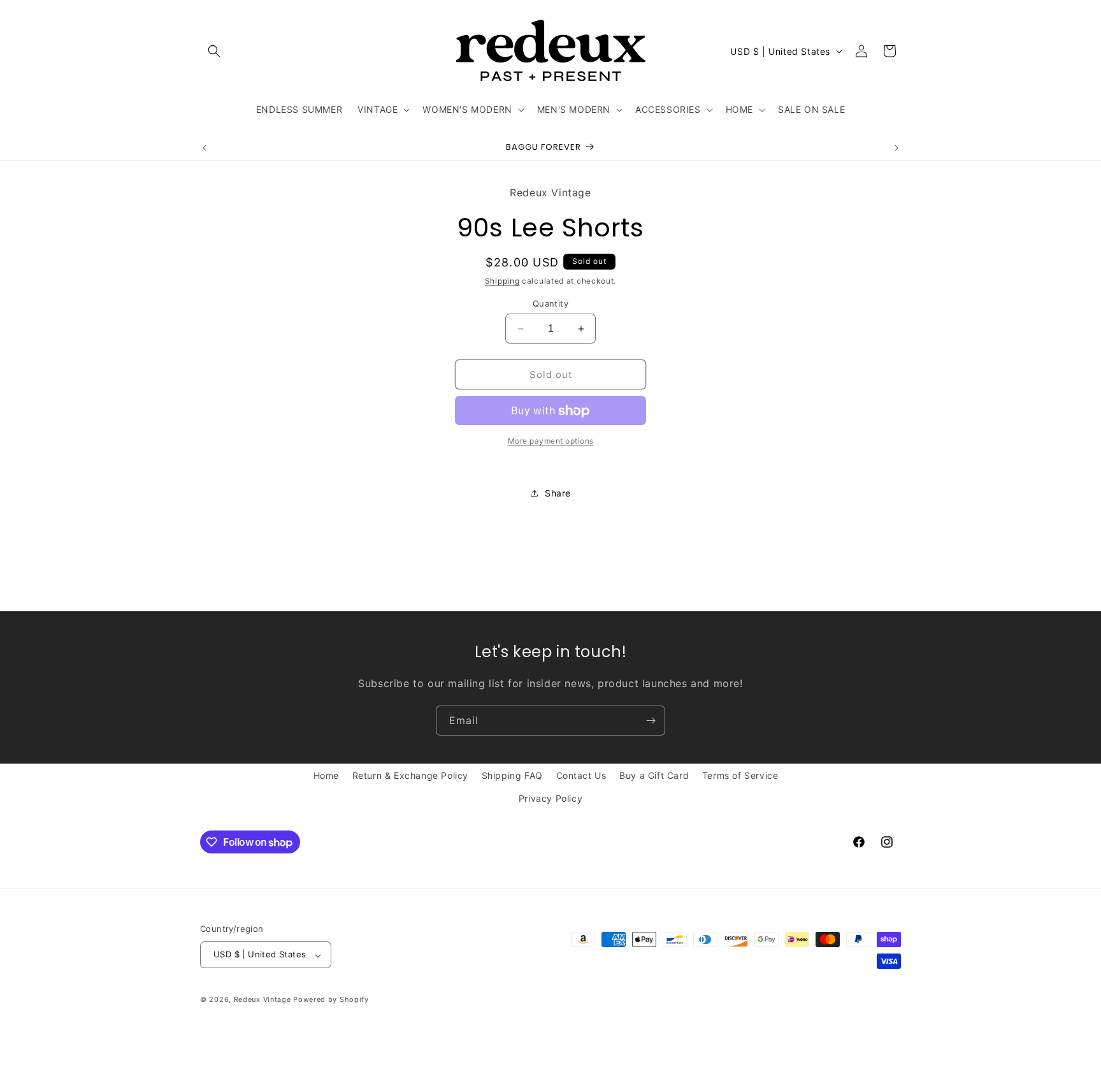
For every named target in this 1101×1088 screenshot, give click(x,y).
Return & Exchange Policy (410, 775)
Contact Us (581, 775)
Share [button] (558, 493)
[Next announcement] (896, 148)
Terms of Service (740, 775)
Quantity (550, 303)
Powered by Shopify (331, 1000)
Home (326, 775)
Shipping (502, 281)
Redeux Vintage (262, 1000)
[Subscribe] (651, 721)
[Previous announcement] (205, 148)
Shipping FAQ (512, 775)
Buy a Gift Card (654, 775)
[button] (214, 51)
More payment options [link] (551, 441)
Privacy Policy (550, 797)
